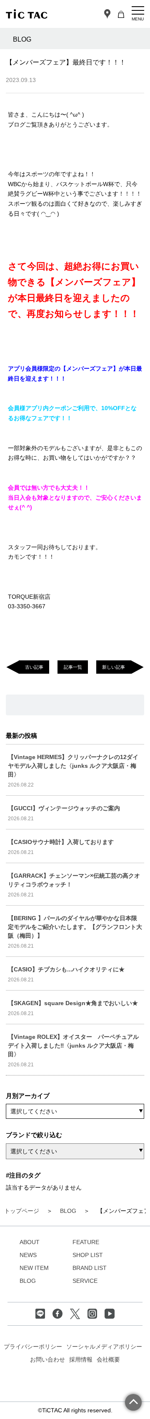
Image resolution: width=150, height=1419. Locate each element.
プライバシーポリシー (33, 1346)
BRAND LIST (89, 1268)
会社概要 (108, 1359)
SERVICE (85, 1280)
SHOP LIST (87, 1255)
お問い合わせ (47, 1359)
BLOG (28, 1280)
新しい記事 (113, 667)
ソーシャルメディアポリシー (104, 1346)
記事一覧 (73, 667)
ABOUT (30, 1242)
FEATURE (85, 1242)
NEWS (28, 1255)
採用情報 (80, 1359)
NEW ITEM (34, 1268)
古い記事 (34, 667)
